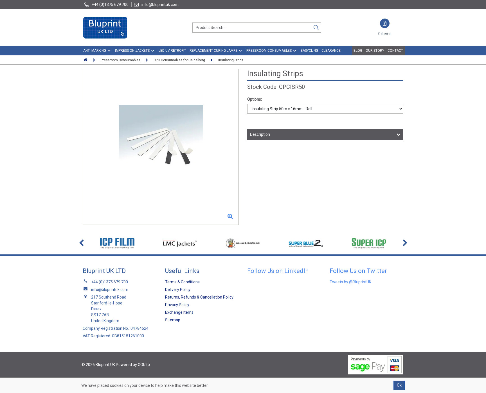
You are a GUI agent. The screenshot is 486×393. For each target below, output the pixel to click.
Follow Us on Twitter (358, 270)
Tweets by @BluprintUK (350, 282)
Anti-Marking (94, 51)
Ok (399, 385)
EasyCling (309, 51)
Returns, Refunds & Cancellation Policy (199, 297)
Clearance (331, 51)
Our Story (375, 51)
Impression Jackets (132, 51)
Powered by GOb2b (133, 364)
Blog (358, 51)
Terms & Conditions (182, 282)
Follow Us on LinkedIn (278, 270)
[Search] (316, 27)
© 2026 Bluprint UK (98, 364)
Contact (395, 51)
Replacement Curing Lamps (213, 51)
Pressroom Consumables (269, 51)
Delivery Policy (177, 289)
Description (260, 134)
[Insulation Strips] (161, 147)
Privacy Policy (177, 304)
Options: (254, 99)
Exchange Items (179, 312)
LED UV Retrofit (172, 51)
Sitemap (172, 320)
